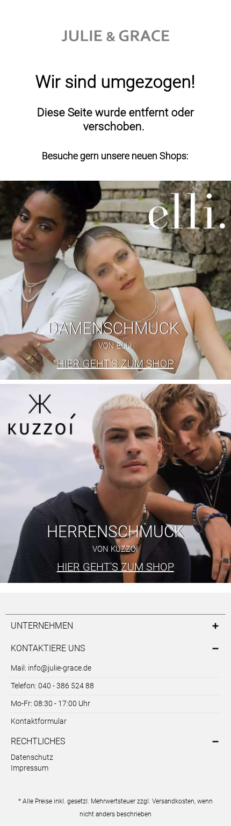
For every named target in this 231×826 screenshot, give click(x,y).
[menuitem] (115, 758)
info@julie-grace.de (59, 668)
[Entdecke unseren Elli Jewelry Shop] (115, 280)
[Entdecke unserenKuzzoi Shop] (115, 483)
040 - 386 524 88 (66, 685)
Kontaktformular (39, 721)
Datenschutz (32, 757)
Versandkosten (173, 801)
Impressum (29, 768)
